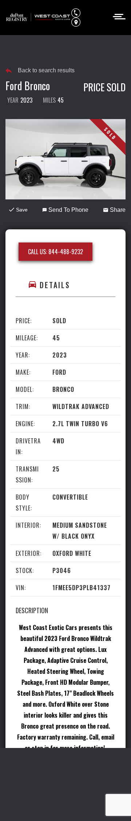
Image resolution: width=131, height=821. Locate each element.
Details (55, 284)
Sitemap (65, 792)
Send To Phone (68, 210)
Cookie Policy (99, 765)
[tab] (65, 285)
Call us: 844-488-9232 (55, 251)
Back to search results (46, 70)
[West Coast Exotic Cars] (38, 17)
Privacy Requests (33, 778)
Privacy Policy (57, 765)
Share (118, 210)
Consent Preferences (89, 778)
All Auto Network (82, 805)
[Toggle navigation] (117, 15)
